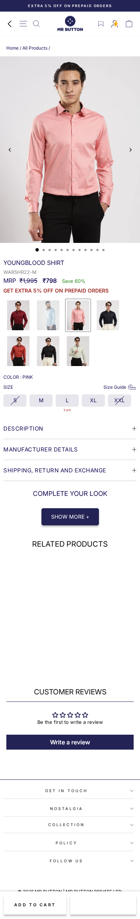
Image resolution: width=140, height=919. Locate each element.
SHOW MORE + (70, 516)
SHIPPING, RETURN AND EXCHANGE (54, 470)
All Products (34, 48)
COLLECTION (66, 824)
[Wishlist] (101, 23)
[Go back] (9, 23)
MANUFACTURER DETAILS (40, 449)
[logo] (70, 24)
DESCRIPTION (23, 428)
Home (12, 48)
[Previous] (10, 150)
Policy (66, 843)
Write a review (70, 742)
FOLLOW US (66, 861)
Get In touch (66, 790)
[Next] (130, 150)
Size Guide (114, 387)
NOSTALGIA (66, 808)
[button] (18, 315)
